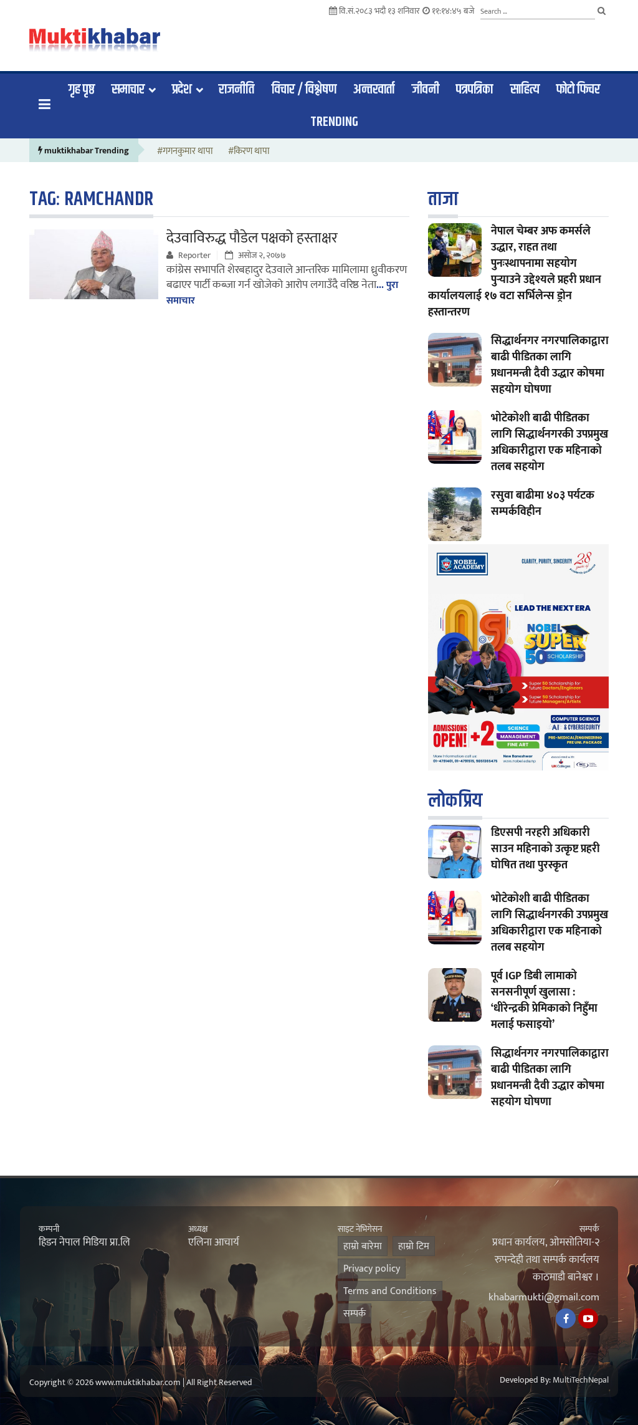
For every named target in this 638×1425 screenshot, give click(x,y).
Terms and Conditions (390, 1291)
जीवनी (425, 89)
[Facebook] (566, 1318)
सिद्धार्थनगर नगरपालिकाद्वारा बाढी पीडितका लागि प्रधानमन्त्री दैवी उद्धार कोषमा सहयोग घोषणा (550, 365)
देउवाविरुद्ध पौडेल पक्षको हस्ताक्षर (252, 238)
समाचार (128, 89)
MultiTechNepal (581, 1380)
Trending (334, 122)
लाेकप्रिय (455, 800)
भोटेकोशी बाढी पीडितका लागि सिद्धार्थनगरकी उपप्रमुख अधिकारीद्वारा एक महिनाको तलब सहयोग (549, 442)
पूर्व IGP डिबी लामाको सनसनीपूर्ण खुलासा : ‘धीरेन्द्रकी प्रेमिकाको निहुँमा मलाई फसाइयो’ (544, 1000)
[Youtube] (588, 1318)
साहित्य (525, 89)
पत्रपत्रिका (474, 89)
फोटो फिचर (578, 89)
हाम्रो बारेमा (362, 1246)
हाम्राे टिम (413, 1246)
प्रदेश (182, 89)
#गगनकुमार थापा (185, 152)
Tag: (91, 199)
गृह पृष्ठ (82, 89)
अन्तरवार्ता (373, 89)
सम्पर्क (354, 1313)
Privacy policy (371, 1268)
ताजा (443, 199)
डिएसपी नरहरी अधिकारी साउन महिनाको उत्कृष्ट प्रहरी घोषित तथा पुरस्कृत (545, 849)
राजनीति (236, 89)
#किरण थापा (249, 152)
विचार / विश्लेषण (304, 89)
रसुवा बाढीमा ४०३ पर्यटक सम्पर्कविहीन (542, 503)
